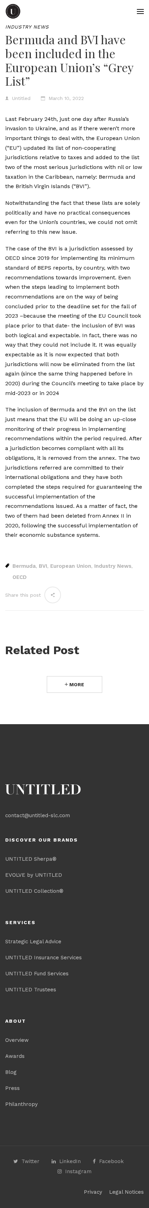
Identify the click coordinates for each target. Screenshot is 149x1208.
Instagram (78, 1171)
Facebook (111, 1161)
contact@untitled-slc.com (37, 815)
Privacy (93, 1192)
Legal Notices (126, 1192)
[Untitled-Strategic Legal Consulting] (13, 11)
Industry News (27, 27)
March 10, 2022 (66, 98)
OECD (19, 577)
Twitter (30, 1161)
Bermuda (24, 566)
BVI (43, 566)
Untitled (21, 98)
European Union (70, 566)
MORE (76, 684)
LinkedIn (70, 1161)
